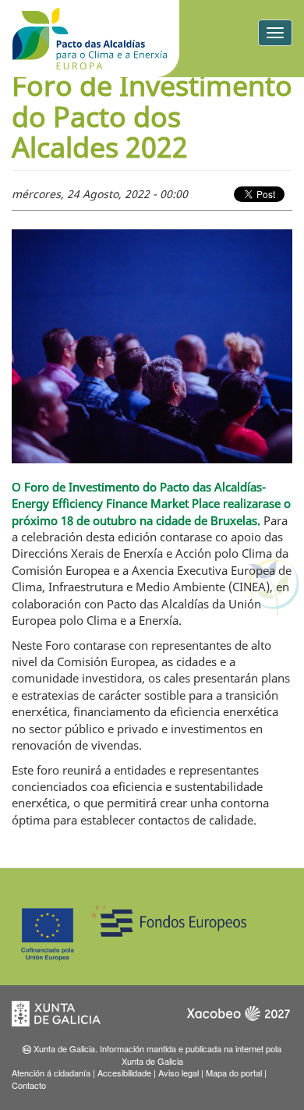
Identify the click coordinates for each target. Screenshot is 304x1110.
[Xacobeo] (237, 1018)
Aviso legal (178, 1072)
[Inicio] (89, 38)
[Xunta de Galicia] (66, 1018)
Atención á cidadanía (51, 1072)
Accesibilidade (124, 1072)
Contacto (29, 1085)
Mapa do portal (234, 1072)
